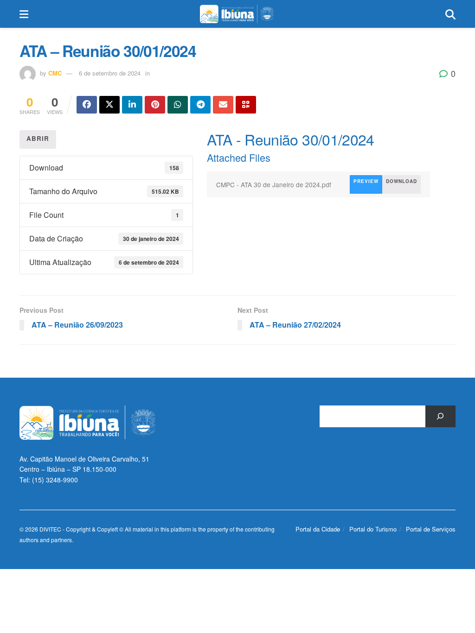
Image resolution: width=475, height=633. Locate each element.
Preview (366, 181)
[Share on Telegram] (200, 105)
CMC (55, 73)
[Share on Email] (223, 105)
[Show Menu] (23, 14)
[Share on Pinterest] (155, 105)
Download (401, 181)
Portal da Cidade (317, 529)
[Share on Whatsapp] (177, 105)
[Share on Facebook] (87, 105)
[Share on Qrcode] (246, 105)
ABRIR (37, 138)
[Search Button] (450, 14)
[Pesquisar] (440, 416)
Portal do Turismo (373, 529)
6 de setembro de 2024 (110, 73)
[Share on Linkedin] (132, 105)
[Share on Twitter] (109, 105)
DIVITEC (50, 529)
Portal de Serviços (431, 529)
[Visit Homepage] (236, 14)
